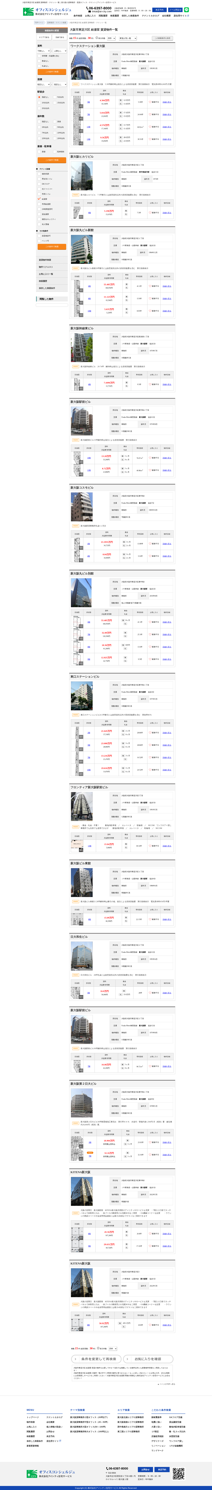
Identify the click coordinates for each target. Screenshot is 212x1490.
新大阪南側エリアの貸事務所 (131, 1422)
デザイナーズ (157, 1441)
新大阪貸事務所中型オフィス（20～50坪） (89, 1422)
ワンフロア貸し (176, 1441)
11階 (88, 127)
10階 (89, 311)
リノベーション (158, 1446)
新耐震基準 (156, 1417)
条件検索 (78, 15)
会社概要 (166, 15)
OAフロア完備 (175, 1417)
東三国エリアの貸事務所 (129, 1431)
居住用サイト (180, 15)
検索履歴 (114, 15)
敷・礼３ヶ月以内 (177, 1431)
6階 (89, 286)
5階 (88, 102)
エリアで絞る (44, 37)
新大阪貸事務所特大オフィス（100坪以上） (90, 1431)
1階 (88, 544)
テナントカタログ (150, 15)
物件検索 (31, 1422)
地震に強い (156, 1422)
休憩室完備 (174, 1436)
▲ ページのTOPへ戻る (166, 1384)
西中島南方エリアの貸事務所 (131, 1427)
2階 (89, 733)
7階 (88, 115)
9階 (89, 659)
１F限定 (155, 1431)
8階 (89, 213)
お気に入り (90, 15)
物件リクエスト (46, 267)
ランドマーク (157, 1450)
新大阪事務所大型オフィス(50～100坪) (88, 1427)
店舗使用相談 (157, 1436)
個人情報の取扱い (54, 1427)
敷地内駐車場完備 (177, 1427)
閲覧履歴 (103, 15)
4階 (89, 384)
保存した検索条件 (130, 15)
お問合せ (50, 1431)
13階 (88, 139)
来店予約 (159, 10)
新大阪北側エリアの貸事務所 (131, 1417)
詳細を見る (167, 102)
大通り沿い (156, 1427)
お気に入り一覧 (46, 274)
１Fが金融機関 (176, 1446)
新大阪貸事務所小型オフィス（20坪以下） (89, 1417)
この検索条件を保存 (162, 38)
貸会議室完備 (175, 1422)
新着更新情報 (33, 1446)
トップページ (33, 1417)
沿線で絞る (60, 37)
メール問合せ (175, 10)
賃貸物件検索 (45, 260)
